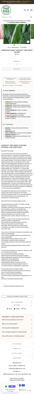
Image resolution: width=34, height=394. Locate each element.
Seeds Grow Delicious (9, 191)
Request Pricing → (26, 1)
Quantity (17, 61)
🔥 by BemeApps (10, 391)
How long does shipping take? (17, 328)
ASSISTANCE (17, 358)
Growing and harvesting (8, 245)
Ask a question (17, 302)
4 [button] (18, 45)
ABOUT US (17, 348)
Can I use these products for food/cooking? (17, 332)
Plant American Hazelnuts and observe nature (14, 255)
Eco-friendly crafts (6, 242)
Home (5, 21)
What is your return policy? (17, 324)
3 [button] (17, 45)
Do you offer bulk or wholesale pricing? (17, 336)
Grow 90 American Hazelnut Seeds (11, 264)
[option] (17, 34)
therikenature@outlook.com (20, 2)
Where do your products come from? (17, 320)
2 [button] (15, 45)
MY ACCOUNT (17, 343)
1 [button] (14, 45)
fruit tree (14, 252)
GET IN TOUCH (17, 353)
